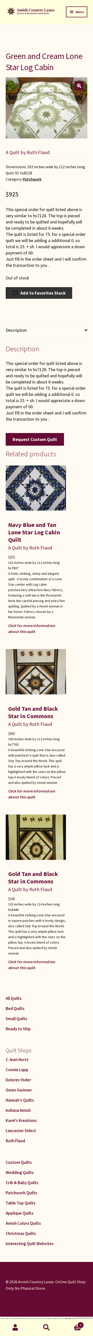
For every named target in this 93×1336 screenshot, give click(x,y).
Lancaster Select (21, 1130)
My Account (15, 1327)
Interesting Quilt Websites (30, 1243)
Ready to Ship (18, 1029)
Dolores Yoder (18, 1080)
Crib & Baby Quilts (22, 1182)
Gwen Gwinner (19, 1090)
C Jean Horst (17, 1059)
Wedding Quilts (20, 1172)
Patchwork (32, 179)
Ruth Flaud (15, 1141)
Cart (71, 1323)
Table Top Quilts (20, 1203)
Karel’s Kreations (21, 1120)
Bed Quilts (15, 1008)
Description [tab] (16, 330)
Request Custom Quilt (35, 439)
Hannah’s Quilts (20, 1100)
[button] (79, 85)
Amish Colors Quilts (23, 1223)
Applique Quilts (19, 1213)
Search (46, 1327)
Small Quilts (16, 1018)
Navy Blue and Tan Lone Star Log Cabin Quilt (34, 532)
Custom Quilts (19, 1162)
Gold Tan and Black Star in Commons (33, 712)
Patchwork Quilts (21, 1193)
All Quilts (14, 998)
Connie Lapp (17, 1069)
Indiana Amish (18, 1110)
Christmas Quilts (21, 1233)
